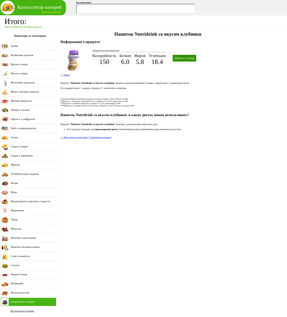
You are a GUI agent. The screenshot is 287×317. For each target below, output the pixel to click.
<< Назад (65, 75)
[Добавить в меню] (182, 54)
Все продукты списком (22, 311)
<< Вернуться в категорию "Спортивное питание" (86, 137)
